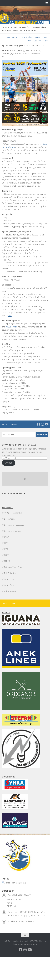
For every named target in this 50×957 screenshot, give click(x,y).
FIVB (6, 549)
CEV (6, 543)
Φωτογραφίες (42, 40)
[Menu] (47, 3)
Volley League (10, 579)
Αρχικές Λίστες (27, 37)
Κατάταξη (32, 40)
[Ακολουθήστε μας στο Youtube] (46, 424)
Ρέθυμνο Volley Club (13, 567)
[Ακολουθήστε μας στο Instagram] (42, 424)
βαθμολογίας (11, 326)
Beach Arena (9, 519)
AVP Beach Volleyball (13, 512)
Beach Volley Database (14, 525)
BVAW (6, 537)
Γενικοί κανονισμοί (13, 37)
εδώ (10, 315)
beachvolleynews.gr (12, 531)
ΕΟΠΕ (6, 555)
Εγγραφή (8, 462)
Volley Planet (9, 585)
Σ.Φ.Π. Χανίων (10, 573)
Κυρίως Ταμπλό (41, 37)
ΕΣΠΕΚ (7, 561)
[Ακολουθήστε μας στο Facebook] (38, 424)
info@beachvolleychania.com (21, 921)
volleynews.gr (10, 591)
